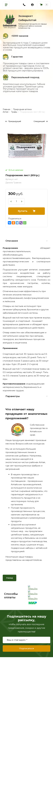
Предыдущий (14, 121)
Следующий (39, 121)
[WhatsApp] (24, 222)
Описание (11, 240)
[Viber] (21, 222)
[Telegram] (17, 222)
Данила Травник (13, 182)
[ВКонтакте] (9, 222)
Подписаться (26, 648)
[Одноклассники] (13, 222)
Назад (9, 578)
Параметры (12, 396)
